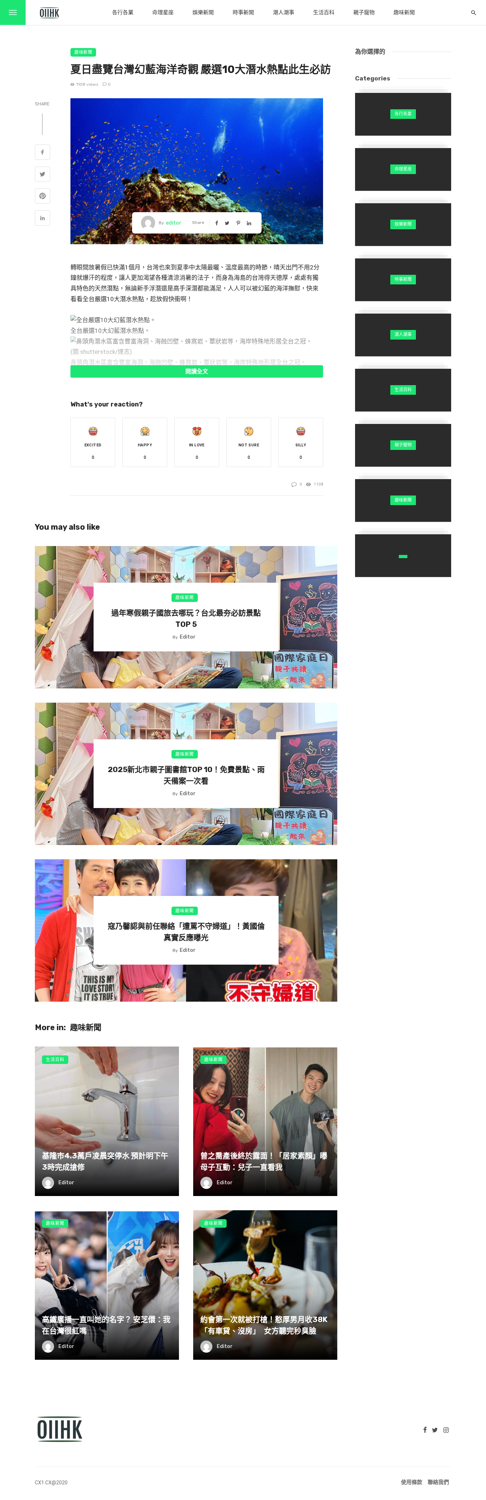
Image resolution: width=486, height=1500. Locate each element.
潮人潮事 (283, 12)
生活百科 (323, 12)
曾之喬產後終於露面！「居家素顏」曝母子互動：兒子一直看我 (263, 1161)
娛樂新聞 (203, 12)
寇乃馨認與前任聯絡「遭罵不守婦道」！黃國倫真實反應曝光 (186, 932)
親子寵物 (364, 12)
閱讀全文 (196, 371)
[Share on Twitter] (42, 175)
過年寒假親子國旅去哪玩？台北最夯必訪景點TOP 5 (186, 618)
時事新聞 (243, 12)
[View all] (403, 114)
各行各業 (122, 12)
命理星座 (163, 12)
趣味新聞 (404, 12)
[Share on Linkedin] (42, 218)
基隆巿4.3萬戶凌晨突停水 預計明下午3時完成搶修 (105, 1161)
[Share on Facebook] (42, 153)
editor (173, 223)
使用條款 (411, 1482)
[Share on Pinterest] (42, 196)
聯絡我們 (438, 1482)
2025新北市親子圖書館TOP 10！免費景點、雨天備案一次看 (186, 775)
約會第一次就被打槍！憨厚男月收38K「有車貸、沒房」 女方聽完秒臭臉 (263, 1325)
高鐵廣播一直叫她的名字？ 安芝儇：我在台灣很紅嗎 (106, 1325)
